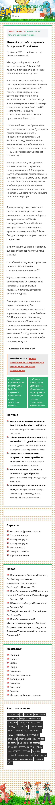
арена (42, 714)
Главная (11, 31)
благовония (13, 719)
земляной (12, 723)
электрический (26, 759)
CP (22, 714)
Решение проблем (20, 675)
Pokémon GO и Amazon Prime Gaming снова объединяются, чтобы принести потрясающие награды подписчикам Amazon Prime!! (37, 392)
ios (31, 714)
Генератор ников (19, 551)
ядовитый (39, 759)
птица (39, 747)
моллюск (28, 731)
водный (23, 719)
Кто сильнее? (17, 547)
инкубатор (30, 723)
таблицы (36, 751)
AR (18, 714)
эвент (43, 755)
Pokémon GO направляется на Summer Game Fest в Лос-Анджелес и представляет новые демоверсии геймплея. (16, 392)
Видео (13, 662)
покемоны (23, 743)
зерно (21, 723)
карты (39, 723)
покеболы (12, 743)
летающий (23, 727)
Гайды (13, 666)
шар (37, 755)
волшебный (34, 719)
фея (31, 755)
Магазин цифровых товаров (25, 531)
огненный (12, 739)
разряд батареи (14, 751)
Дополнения (17, 678)
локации (18, 731)
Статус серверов (19, 535)
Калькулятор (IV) (19, 543)
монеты (37, 731)
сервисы (27, 751)
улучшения (23, 755)
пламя (41, 739)
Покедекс (15, 682)
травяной (12, 755)
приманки (12, 747)
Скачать (14, 691)
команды (12, 727)
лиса (10, 731)
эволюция (12, 759)
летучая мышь (35, 727)
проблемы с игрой (27, 747)
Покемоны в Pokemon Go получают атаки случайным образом (26, 457)
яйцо (10, 763)
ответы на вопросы (27, 739)
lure (36, 714)
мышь (10, 735)
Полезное (15, 687)
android (11, 714)
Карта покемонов (19, 555)
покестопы (35, 743)
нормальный (33, 735)
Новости (21, 31)
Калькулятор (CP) (19, 539)
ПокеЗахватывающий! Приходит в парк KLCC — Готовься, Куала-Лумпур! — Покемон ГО (27, 595)
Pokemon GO (29, 6)
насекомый (20, 735)
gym (26, 714)
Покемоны (15, 670)
